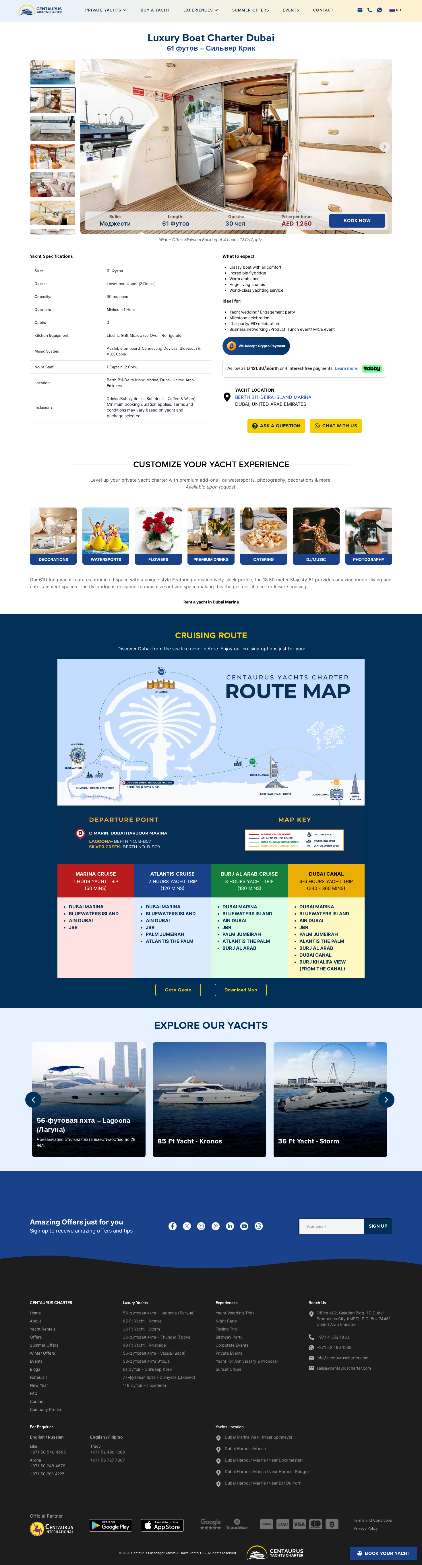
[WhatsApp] (379, 10)
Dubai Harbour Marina (245, 1448)
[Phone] (369, 10)
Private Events (229, 1353)
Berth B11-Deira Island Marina (273, 397)
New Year (39, 1385)
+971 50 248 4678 (47, 1465)
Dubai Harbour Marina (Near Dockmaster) (264, 1460)
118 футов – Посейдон (144, 1385)
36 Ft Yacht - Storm (141, 1328)
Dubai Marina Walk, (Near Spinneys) (258, 1437)
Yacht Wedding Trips (235, 1312)
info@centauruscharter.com (342, 1357)
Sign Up (378, 1226)
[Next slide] (386, 1100)
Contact (323, 10)
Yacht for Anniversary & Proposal (247, 1361)
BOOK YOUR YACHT (388, 1553)
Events (291, 10)
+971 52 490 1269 (334, 1347)
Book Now (357, 220)
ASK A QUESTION (280, 425)
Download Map (240, 990)
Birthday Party (229, 1337)
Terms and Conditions (373, 1520)
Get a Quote (178, 990)
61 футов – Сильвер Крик (148, 1369)
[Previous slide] (33, 1100)
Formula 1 (39, 1377)
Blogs (35, 1369)
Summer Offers (250, 10)
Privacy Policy (366, 1528)
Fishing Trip (226, 1328)
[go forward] (385, 147)
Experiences (198, 10)
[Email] (360, 10)
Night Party (226, 1320)
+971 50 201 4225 (47, 1473)
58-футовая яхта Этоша (146, 1361)
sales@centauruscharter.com (344, 1368)
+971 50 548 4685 (48, 1451)
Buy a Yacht (155, 10)
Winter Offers (42, 1353)
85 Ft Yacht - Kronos (142, 1320)
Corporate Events (232, 1345)
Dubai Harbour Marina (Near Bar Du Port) (263, 1483)
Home (35, 1312)
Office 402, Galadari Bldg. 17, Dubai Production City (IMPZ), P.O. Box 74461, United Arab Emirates (354, 1318)
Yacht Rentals (42, 1328)
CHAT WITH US (339, 425)
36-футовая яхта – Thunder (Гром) (156, 1337)
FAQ (34, 1393)
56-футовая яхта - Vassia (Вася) (154, 1353)
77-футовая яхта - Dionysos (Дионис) (159, 1377)
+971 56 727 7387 (107, 1460)
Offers (36, 1337)
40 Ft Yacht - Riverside (144, 1345)
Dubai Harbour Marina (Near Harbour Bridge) (267, 1471)
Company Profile (45, 1409)
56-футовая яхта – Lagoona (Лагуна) (159, 1312)
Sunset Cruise (228, 1369)
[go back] (88, 147)
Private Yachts (103, 10)
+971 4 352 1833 (333, 1337)
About (35, 1320)
